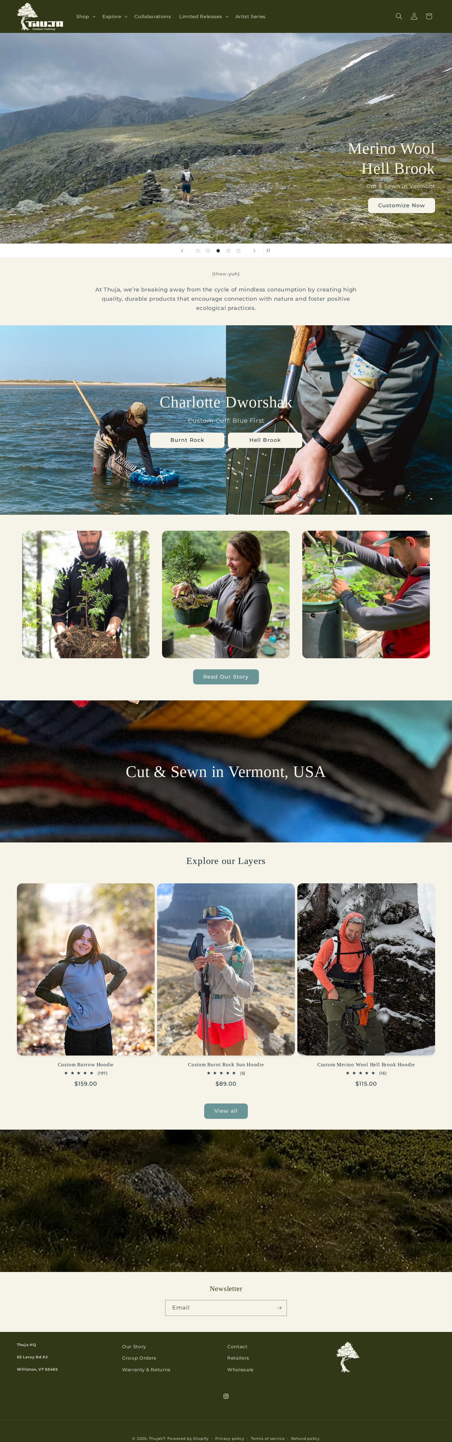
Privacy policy (229, 1438)
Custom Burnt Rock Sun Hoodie (226, 1065)
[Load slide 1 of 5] (198, 251)
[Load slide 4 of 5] (228, 251)
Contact (237, 1346)
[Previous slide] (182, 250)
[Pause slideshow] (270, 250)
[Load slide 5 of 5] (238, 251)
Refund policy (305, 1438)
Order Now (409, 205)
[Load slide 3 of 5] (218, 251)
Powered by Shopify (188, 1438)
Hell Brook (265, 440)
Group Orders (139, 1358)
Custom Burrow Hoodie (86, 1065)
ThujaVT (157, 1438)
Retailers (238, 1358)
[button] (85, 17)
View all (226, 1111)
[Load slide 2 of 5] (208, 251)
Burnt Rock (187, 440)
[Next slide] (254, 250)
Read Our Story (226, 677)
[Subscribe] (279, 1308)
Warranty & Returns (146, 1370)
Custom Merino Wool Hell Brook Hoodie (366, 1065)
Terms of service (267, 1438)
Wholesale (240, 1370)
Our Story (134, 1346)
